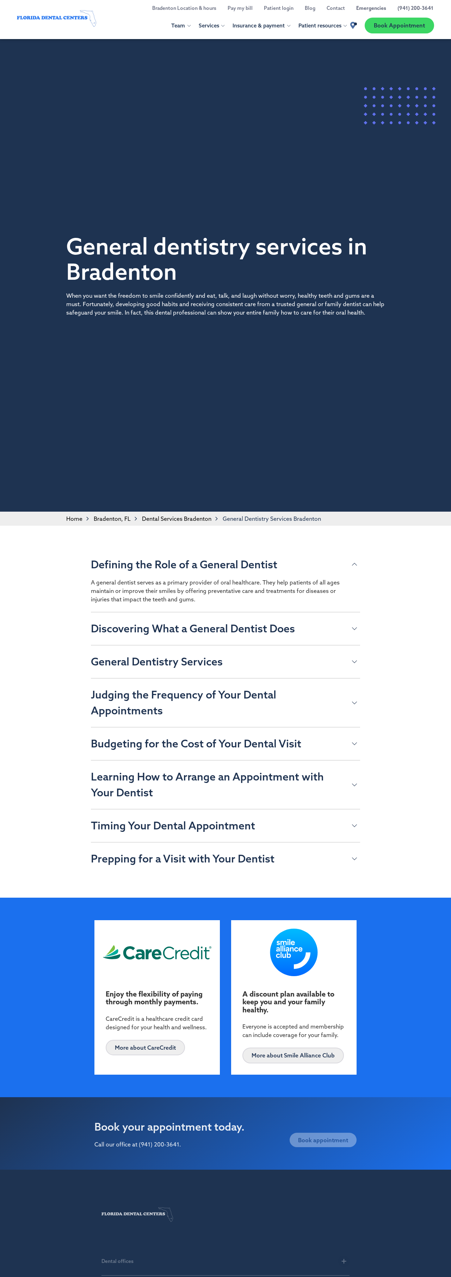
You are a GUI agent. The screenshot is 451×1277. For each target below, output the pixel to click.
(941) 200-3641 (159, 1142)
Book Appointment (399, 25)
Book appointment (323, 1133)
